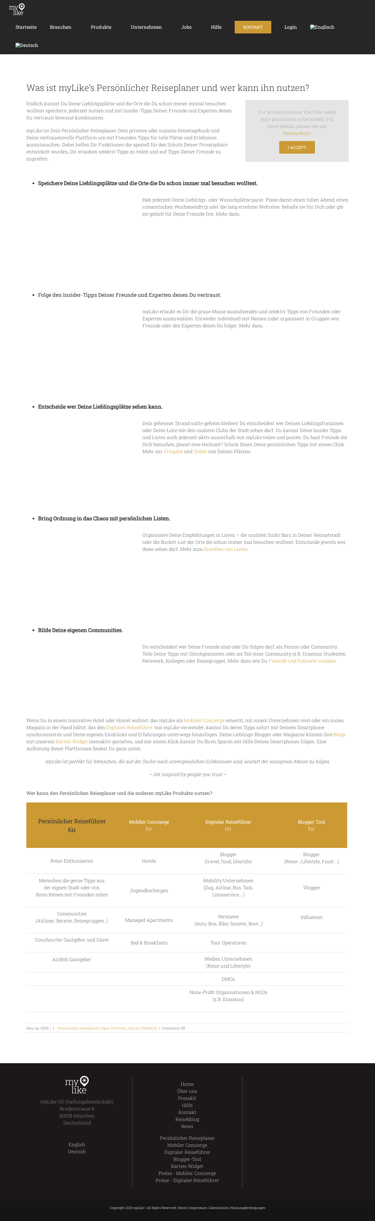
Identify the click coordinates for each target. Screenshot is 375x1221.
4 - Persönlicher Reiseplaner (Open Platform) (89, 1028)
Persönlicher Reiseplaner (187, 1138)
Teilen (200, 451)
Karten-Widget (72, 741)
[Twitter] (293, 1079)
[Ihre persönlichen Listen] (77, 534)
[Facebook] (283, 1079)
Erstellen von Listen (226, 549)
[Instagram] (303, 1079)
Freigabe (173, 451)
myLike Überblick (142, 1028)
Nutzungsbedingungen (248, 1207)
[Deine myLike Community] (70, 645)
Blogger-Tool (187, 1159)
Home (187, 1084)
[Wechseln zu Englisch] (322, 27)
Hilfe (187, 1105)
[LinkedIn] (313, 1079)
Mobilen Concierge (204, 720)
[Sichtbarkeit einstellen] (77, 422)
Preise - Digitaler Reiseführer (187, 1180)
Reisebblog (187, 1119)
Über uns (187, 1091)
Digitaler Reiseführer (187, 1152)
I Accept (297, 147)
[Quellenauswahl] (77, 310)
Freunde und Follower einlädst (302, 661)
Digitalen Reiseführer (129, 727)
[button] (53, 45)
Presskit (187, 1098)
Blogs (340, 734)
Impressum (198, 1207)
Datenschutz (296, 133)
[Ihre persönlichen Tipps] (77, 198)
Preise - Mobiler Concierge (187, 1173)
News (187, 1126)
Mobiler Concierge (187, 1145)
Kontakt (187, 1112)
